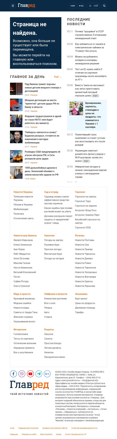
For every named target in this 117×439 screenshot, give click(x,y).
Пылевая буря (51, 244)
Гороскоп (80, 192)
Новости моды (21, 307)
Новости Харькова (85, 286)
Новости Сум (82, 244)
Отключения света (24, 218)
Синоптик (49, 235)
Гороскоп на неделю (86, 205)
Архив (58, 434)
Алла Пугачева (21, 258)
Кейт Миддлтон (22, 254)
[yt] (30, 373)
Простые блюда (52, 343)
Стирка (48, 317)
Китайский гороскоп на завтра (87, 221)
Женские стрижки (23, 317)
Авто (46, 312)
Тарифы (79, 312)
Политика (19, 213)
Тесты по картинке (24, 338)
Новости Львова (84, 249)
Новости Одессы (84, 281)
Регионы (33, 95)
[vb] (21, 373)
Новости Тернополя (85, 267)
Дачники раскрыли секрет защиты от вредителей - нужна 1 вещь (58, 219)
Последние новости (78, 21)
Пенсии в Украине (23, 204)
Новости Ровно (83, 263)
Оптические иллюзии (25, 343)
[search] (104, 6)
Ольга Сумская (22, 286)
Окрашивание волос (24, 321)
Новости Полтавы (84, 240)
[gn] (47, 373)
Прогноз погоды (52, 249)
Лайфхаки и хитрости (55, 294)
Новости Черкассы (85, 254)
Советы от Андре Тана (25, 312)
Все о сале (49, 303)
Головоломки (21, 334)
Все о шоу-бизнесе (23, 352)
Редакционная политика (28, 428)
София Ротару (21, 281)
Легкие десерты (52, 347)
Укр (73, 6)
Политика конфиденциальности (84, 428)
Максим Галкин (22, 263)
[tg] (38, 373)
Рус (81, 6)
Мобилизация (21, 209)
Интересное (20, 329)
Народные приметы (24, 347)
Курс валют (81, 298)
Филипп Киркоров (23, 240)
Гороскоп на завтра (85, 196)
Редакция (14, 434)
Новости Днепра (84, 258)
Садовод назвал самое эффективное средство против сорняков (56, 200)
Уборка (48, 307)
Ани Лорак (19, 249)
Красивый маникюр (24, 298)
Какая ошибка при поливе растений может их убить (58, 210)
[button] (13, 5)
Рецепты (49, 329)
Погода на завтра (53, 240)
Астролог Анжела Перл (87, 215)
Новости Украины (23, 192)
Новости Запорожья (86, 272)
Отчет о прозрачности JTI (75, 434)
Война (32, 179)
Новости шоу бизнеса (25, 235)
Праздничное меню (54, 357)
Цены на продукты (85, 303)
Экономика (81, 294)
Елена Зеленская (23, 244)
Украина (33, 111)
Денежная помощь (85, 307)
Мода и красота (22, 294)
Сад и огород (51, 192)
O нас (12, 428)
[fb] (13, 373)
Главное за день (27, 77)
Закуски (48, 334)
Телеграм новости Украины (23, 198)
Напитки (48, 352)
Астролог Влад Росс (85, 210)
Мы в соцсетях (46, 434)
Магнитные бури (53, 254)
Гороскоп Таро (83, 201)
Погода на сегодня (54, 258)
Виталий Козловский (25, 272)
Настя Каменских (23, 267)
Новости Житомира (85, 276)
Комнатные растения (55, 298)
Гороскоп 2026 (83, 227)
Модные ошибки (22, 303)
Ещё (56, 77)
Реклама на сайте (29, 434)
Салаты (48, 338)
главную (20, 59)
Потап (17, 276)
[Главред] (26, 5)
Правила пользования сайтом (54, 428)
